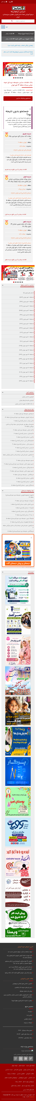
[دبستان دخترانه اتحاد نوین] (18, 862)
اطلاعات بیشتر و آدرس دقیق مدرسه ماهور (15, 260)
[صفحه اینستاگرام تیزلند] (21, 1061)
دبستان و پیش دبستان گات (18, 563)
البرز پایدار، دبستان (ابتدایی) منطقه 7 (23, 421)
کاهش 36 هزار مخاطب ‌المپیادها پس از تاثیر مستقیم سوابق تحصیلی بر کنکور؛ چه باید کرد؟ (18, 962)
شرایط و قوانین (28, 1019)
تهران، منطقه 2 (22, 142)
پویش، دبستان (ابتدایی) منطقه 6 (24, 451)
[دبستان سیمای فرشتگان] (18, 681)
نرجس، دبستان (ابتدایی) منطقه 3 (24, 448)
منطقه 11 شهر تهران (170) (26, 341)
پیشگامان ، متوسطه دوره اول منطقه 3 (23, 475)
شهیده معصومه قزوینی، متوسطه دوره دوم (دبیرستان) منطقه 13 (20, 496)
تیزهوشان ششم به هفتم (11, 1078)
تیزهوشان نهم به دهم (28, 1082)
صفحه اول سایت (30, 1066)
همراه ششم (22, 1066)
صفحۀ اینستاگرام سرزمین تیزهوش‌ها (18, 53)
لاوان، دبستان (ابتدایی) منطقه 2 (24, 482)
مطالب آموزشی (30, 1074)
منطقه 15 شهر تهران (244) (26, 359)
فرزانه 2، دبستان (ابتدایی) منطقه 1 (24, 508)
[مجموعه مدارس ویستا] (18, 923)
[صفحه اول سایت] (19, 8)
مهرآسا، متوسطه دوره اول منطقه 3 (24, 501)
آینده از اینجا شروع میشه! (26, 33)
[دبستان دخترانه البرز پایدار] (18, 650)
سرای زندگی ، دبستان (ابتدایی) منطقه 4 (22, 444)
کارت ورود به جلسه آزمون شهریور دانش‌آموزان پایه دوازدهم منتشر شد (19, 957)
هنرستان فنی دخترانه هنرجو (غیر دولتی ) (20, 155)
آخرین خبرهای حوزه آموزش (25, 947)
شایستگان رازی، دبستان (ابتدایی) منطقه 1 (22, 511)
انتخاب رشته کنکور (15, 1086)
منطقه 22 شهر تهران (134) (26, 381)
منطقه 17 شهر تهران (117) (26, 368)
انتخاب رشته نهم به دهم (28, 1086)
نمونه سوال (14, 1066)
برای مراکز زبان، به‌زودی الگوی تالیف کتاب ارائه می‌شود (18, 973)
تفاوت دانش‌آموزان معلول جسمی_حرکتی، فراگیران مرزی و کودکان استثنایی (18, 996)
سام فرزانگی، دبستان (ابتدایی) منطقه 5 (23, 468)
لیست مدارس (8, 1070)
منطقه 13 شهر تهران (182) (26, 350)
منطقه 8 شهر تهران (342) (26, 328)
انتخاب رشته (18, 1082)
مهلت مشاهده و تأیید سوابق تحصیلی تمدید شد (20, 952)
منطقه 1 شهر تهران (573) (26, 297)
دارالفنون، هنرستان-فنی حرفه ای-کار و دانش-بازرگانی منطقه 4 (18, 456)
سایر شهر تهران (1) (28, 293)
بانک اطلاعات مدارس (19, 90)
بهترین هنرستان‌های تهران (26, 400)
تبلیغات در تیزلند (28, 1023)
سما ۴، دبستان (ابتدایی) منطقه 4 (24, 515)
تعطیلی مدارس (21, 1074)
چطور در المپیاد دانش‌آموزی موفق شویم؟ (22, 1001)
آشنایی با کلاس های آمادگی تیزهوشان (22, 984)
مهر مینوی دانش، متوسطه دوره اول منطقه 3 (21, 471)
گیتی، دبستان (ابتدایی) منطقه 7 (24, 437)
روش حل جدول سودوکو (26, 991)
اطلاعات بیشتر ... (8, 34)
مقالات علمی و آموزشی (27, 979)
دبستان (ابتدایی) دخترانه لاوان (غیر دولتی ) (19, 198)
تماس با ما (29, 1015)
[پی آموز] (18, 590)
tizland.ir (32, 1097)
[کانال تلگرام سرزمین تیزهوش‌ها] (31, 1061)
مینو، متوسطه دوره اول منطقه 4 (24, 460)
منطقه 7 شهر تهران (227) (26, 324)
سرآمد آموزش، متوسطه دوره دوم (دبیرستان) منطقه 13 (19, 417)
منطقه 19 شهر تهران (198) (26, 376)
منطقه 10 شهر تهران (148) (26, 337)
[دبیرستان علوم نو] (18, 69)
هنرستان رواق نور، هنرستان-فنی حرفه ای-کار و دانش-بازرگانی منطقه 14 (20, 425)
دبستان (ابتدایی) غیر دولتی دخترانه (21, 193)
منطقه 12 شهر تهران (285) (26, 346)
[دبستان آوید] (18, 832)
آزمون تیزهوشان (23, 1078)
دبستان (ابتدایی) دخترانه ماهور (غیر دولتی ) (19, 243)
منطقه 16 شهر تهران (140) (26, 363)
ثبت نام (3, 2)
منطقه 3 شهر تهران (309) (26, 306)
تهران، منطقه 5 (22, 185)
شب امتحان (31, 1078)
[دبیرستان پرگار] (18, 771)
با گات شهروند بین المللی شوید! (24, 39)
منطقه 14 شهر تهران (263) (26, 354)
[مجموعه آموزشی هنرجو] (18, 892)
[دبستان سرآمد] (18, 620)
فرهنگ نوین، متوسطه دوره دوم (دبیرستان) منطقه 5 (19, 518)
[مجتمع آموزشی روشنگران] (18, 741)
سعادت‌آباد (22, 146)
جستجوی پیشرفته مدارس (23, 98)
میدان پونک (21, 189)
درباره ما (30, 1012)
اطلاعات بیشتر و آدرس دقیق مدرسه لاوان (15, 214)
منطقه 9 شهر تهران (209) (26, 332)
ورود (10, 2)
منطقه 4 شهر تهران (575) (26, 310)
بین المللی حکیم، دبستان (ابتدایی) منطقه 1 (22, 504)
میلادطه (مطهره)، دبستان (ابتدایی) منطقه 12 (21, 522)
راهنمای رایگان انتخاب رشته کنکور (20, 45)
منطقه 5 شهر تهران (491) (26, 315)
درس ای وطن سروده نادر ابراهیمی (23, 987)
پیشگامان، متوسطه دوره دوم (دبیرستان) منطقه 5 (20, 531)
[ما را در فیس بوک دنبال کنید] (16, 1061)
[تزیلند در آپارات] (26, 1061)
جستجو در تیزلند (20, 21)
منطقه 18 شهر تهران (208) (26, 372)
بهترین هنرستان (18, 1070)
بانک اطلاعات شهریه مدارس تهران (24, 404)
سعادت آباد (22, 234)
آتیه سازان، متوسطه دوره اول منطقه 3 (23, 430)
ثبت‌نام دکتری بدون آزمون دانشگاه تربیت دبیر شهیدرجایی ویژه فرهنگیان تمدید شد (20, 968)
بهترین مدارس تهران (27, 397)
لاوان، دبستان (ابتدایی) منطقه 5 (24, 478)
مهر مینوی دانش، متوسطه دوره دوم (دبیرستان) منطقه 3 (18, 464)
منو (3, 27)
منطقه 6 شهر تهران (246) (26, 319)
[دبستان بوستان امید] (18, 802)
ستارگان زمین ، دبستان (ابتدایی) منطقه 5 (22, 485)
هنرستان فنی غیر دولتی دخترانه (22, 150)
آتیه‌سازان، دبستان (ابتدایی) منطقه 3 (23, 434)
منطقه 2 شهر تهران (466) (26, 302)
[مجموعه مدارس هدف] (18, 711)
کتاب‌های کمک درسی (28, 1090)
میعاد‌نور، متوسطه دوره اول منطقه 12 (23, 414)
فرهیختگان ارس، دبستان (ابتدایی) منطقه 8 (22, 441)
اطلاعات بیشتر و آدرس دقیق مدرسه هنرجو (16, 170)
